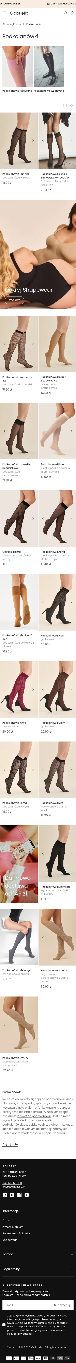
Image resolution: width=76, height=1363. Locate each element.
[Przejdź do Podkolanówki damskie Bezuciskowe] (19, 431)
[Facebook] (19, 1195)
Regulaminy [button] (11, 1269)
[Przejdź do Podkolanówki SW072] (19, 1024)
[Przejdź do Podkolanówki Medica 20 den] (19, 602)
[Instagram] (12, 1195)
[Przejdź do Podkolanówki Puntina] (19, 141)
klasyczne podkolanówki (34, 1116)
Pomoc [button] (7, 1254)
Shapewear (9, 1240)
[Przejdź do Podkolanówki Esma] (19, 770)
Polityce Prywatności (19, 1333)
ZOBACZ (14, 300)
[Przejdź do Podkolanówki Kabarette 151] (19, 344)
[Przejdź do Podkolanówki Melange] (19, 937)
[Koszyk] (72, 13)
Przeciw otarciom (13, 1227)
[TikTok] (4, 1195)
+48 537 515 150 (12, 1183)
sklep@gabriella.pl (13, 1186)
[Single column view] (65, 106)
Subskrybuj (62, 1305)
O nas (6, 1220)
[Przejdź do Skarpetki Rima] (19, 518)
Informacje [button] (10, 1211)
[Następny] (33, 140)
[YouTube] (26, 1195)
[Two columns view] (72, 106)
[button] (4, 13)
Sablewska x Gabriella (16, 1233)
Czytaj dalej (10, 1144)
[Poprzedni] (4, 140)
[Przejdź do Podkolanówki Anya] (19, 689)
